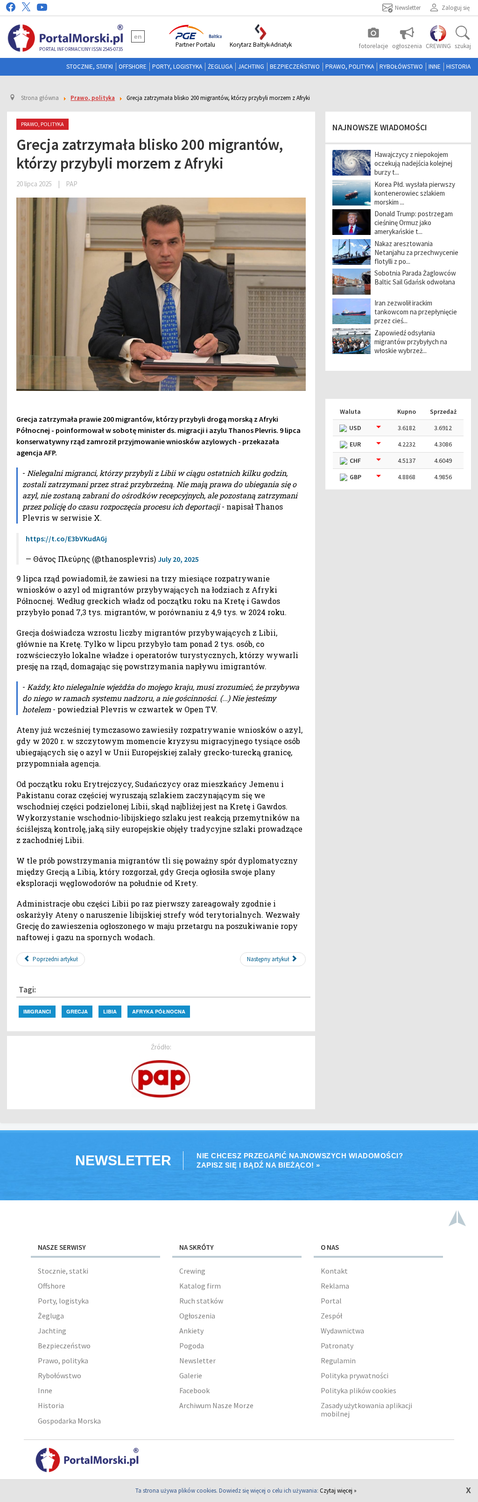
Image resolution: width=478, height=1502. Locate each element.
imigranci (37, 1011)
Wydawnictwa (342, 1330)
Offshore (133, 67)
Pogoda (191, 1345)
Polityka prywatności (354, 1375)
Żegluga (220, 67)
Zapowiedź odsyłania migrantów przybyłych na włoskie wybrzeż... (410, 341)
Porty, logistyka (177, 67)
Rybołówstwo (401, 67)
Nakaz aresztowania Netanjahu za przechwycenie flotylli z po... (416, 252)
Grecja (77, 1011)
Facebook (194, 1390)
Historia (458, 67)
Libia (110, 1011)
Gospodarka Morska (69, 1420)
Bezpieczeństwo (295, 67)
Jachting (251, 67)
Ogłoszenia (197, 1315)
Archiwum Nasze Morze (216, 1405)
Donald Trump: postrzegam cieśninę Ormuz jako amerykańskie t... (413, 222)
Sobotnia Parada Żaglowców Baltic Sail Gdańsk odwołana (415, 277)
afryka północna (158, 1011)
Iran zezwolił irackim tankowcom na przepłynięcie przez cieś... (415, 311)
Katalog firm (200, 1285)
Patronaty (337, 1345)
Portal (331, 1300)
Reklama (335, 1285)
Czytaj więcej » (338, 1491)
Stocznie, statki (89, 67)
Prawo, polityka (349, 67)
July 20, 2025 (178, 559)
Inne (435, 67)
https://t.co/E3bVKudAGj (66, 538)
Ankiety (191, 1330)
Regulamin (338, 1360)
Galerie (190, 1375)
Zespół (331, 1315)
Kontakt (334, 1270)
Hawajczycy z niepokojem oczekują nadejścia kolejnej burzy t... (413, 163)
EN (138, 36)
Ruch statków (201, 1300)
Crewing (192, 1270)
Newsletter (197, 1360)
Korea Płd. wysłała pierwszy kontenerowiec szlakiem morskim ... (414, 193)
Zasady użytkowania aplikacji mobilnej (366, 1409)
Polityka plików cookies (358, 1390)
